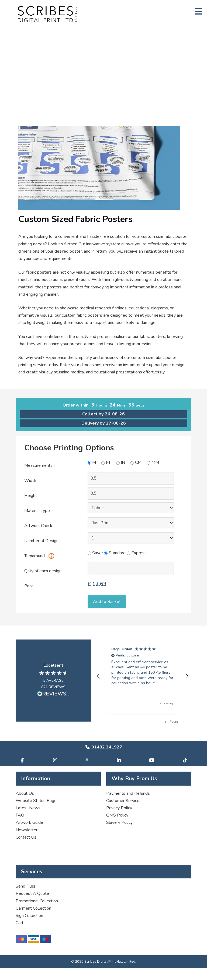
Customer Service (122, 801)
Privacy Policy (119, 808)
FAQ (20, 815)
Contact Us (26, 837)
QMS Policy (117, 815)
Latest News (28, 808)
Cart (19, 923)
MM (155, 462)
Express (138, 553)
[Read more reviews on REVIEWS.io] (53, 694)
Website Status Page (36, 801)
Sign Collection (29, 915)
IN (123, 462)
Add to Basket (107, 602)
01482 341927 (106, 747)
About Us (25, 793)
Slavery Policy (119, 822)
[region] (142, 676)
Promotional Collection (37, 901)
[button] (98, 676)
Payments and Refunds (128, 793)
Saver (97, 553)
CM (138, 462)
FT (108, 462)
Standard (117, 553)
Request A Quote (32, 893)
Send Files (25, 886)
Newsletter (26, 830)
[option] (103, 129)
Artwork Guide (29, 822)
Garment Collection (33, 908)
